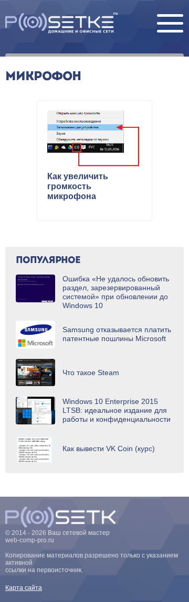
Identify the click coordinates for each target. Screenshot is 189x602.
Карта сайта (23, 588)
